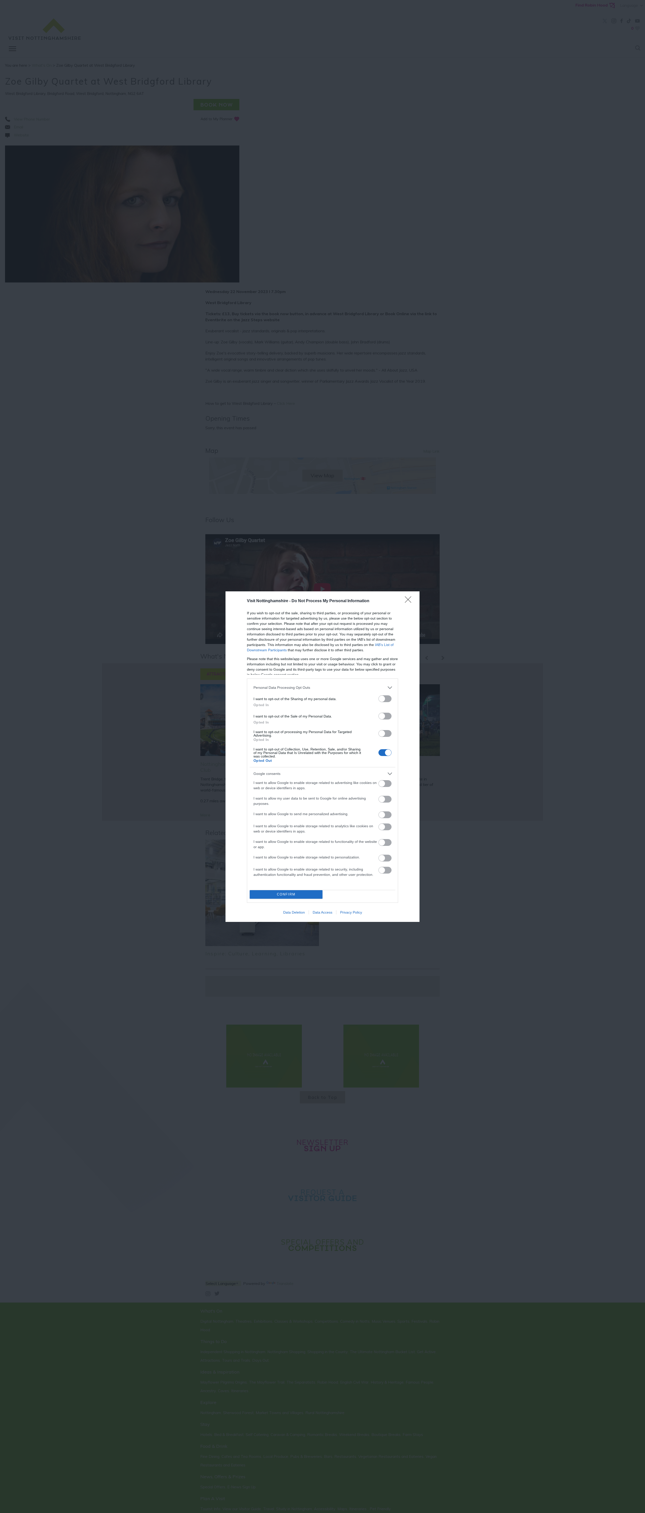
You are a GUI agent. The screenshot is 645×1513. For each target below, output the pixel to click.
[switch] (385, 698)
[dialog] (322, 756)
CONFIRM (286, 894)
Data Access (322, 912)
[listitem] (322, 687)
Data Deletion (294, 912)
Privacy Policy (351, 912)
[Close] (409, 601)
